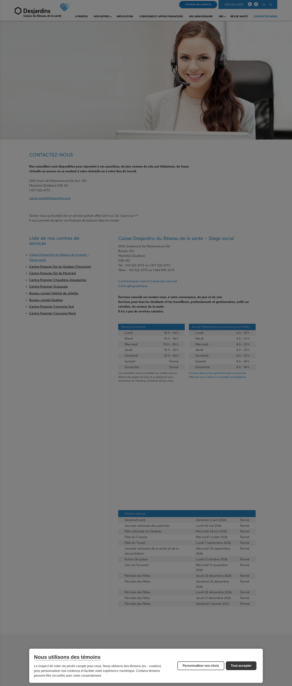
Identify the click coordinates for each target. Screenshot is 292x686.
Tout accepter (241, 665)
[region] (146, 666)
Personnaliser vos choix (201, 665)
